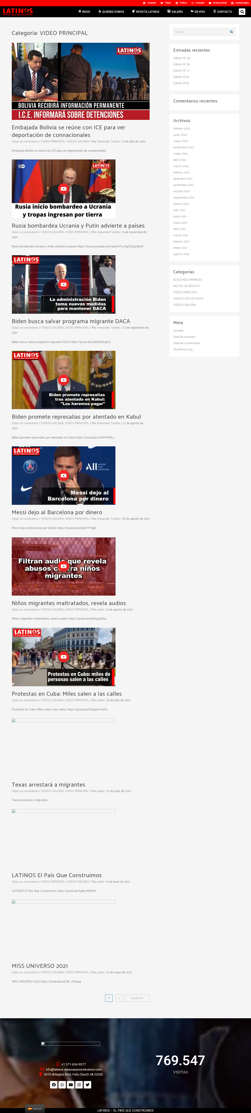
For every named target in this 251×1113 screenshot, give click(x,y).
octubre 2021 (181, 191)
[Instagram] (79, 1084)
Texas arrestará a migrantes (48, 785)
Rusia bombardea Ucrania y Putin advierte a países (78, 226)
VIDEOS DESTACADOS (188, 298)
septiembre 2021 (183, 197)
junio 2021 (179, 216)
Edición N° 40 (181, 58)
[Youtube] (70, 1084)
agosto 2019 (181, 254)
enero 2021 (180, 248)
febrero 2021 (181, 241)
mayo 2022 (180, 153)
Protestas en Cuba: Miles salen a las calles (67, 694)
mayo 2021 (180, 222)
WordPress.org (182, 349)
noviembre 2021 (183, 185)
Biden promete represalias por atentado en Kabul (76, 417)
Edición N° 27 (181, 70)
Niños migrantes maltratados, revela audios (69, 603)
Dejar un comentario (25, 141)
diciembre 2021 (182, 178)
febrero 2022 (181, 172)
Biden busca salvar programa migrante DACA (71, 321)
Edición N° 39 (181, 64)
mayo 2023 (180, 141)
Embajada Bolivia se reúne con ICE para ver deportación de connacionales (69, 131)
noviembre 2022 (183, 147)
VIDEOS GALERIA (77, 141)
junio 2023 (180, 135)
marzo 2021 (180, 235)
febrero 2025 (181, 128)
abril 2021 (179, 229)
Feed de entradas (184, 337)
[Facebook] (53, 1084)
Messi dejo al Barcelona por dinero (57, 512)
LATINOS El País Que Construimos (57, 875)
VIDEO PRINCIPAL (53, 141)
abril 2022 (179, 160)
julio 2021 (179, 210)
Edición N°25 (181, 83)
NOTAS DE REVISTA (186, 286)
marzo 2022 (181, 166)
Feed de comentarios (186, 343)
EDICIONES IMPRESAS (187, 280)
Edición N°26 (181, 77)
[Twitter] (87, 1084)
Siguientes (137, 998)
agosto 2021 (181, 204)
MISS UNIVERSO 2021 (40, 966)
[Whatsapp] (62, 1084)
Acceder (178, 330)
